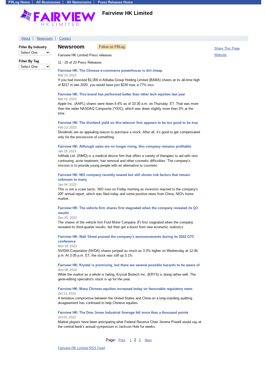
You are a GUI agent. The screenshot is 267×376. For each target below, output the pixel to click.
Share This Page (227, 48)
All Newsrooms (79, 2)
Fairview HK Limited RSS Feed (81, 348)
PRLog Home (19, 2)
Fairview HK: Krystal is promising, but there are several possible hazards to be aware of (128, 265)
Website (220, 55)
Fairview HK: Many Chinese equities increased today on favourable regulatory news (125, 289)
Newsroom (45, 38)
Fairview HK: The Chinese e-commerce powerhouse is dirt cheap (110, 70)
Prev (121, 340)
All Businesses (48, 2)
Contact (65, 38)
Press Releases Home (115, 2)
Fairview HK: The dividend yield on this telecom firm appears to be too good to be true (128, 123)
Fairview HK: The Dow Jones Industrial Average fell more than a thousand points (123, 312)
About (25, 38)
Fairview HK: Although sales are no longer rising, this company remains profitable (124, 146)
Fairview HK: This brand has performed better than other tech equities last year (121, 94)
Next (148, 340)
